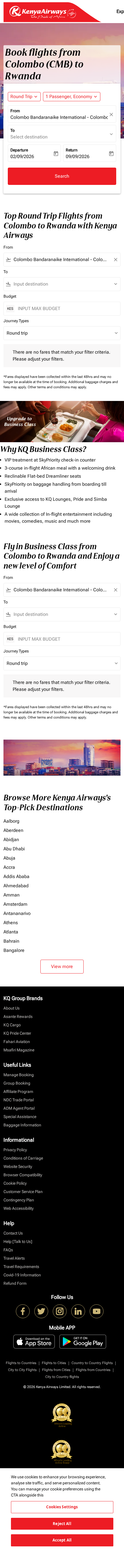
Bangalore (14, 950)
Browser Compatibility (22, 1175)
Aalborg (11, 821)
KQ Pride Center (17, 1033)
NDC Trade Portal (18, 1100)
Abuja (9, 858)
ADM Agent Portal (19, 1108)
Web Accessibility (18, 1208)
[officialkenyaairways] (60, 1311)
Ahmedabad (16, 885)
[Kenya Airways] (23, 1311)
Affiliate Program (18, 1091)
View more (62, 966)
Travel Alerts (14, 1258)
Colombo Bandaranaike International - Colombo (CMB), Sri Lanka (59, 117)
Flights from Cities (56, 1370)
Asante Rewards (18, 1016)
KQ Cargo (12, 1025)
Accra (9, 867)
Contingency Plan (18, 1200)
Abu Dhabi (14, 849)
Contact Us (13, 1233)
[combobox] (62, 259)
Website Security (17, 1166)
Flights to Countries (21, 1363)
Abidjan (11, 839)
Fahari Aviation (16, 1041)
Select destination (29, 137)
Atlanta (10, 932)
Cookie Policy (15, 1183)
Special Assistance (19, 1116)
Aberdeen (13, 830)
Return (72, 150)
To (12, 130)
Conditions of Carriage (23, 1158)
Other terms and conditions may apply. (57, 387)
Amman (11, 895)
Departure (19, 150)
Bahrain (11, 941)
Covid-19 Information (22, 1275)
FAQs (8, 1250)
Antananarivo (17, 913)
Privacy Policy (15, 1149)
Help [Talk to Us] (17, 1241)
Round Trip (21, 96)
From (15, 110)
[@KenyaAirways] (41, 1311)
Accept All (62, 1540)
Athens (10, 922)
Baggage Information (22, 1125)
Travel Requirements (21, 1266)
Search (62, 176)
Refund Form (15, 1283)
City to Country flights (62, 1377)
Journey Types (16, 320)
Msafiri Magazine (18, 1050)
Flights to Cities (54, 1363)
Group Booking (16, 1083)
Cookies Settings (62, 1506)
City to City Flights (22, 1370)
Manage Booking (18, 1074)
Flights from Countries (93, 1370)
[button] (71, 96)
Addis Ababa (16, 876)
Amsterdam (15, 904)
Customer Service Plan (23, 1191)
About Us (11, 1008)
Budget (9, 296)
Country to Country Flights (92, 1363)
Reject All (62, 1523)
